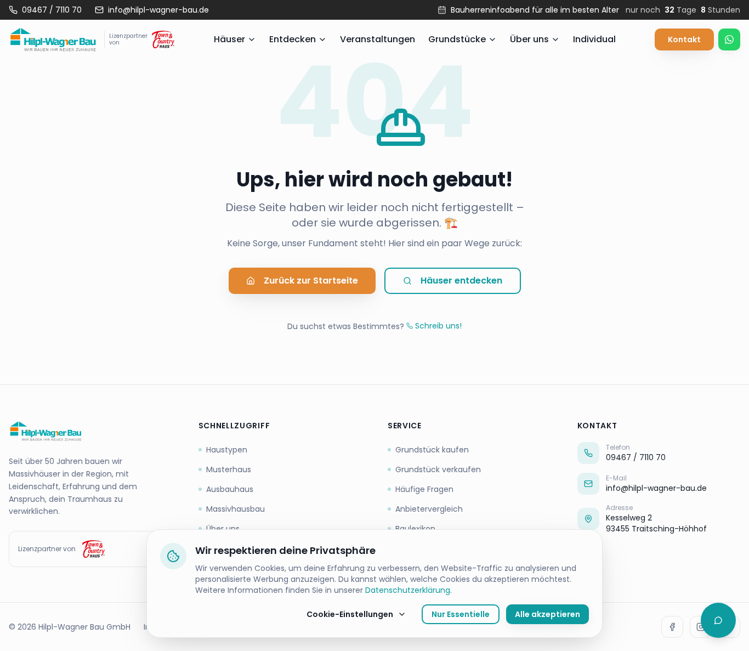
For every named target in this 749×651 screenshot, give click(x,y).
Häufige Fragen (424, 489)
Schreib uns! (438, 325)
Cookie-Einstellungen (350, 614)
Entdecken (292, 39)
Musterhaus (228, 469)
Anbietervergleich (429, 508)
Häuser (229, 39)
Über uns (529, 39)
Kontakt (684, 39)
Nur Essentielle (461, 614)
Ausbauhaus (229, 489)
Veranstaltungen (377, 39)
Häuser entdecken (461, 280)
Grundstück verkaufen (438, 469)
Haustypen (226, 449)
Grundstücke (457, 39)
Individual (594, 39)
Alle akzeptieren (547, 614)
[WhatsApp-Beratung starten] (729, 39)
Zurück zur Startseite (311, 280)
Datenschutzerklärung (407, 590)
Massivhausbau (235, 508)
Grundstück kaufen (432, 449)
